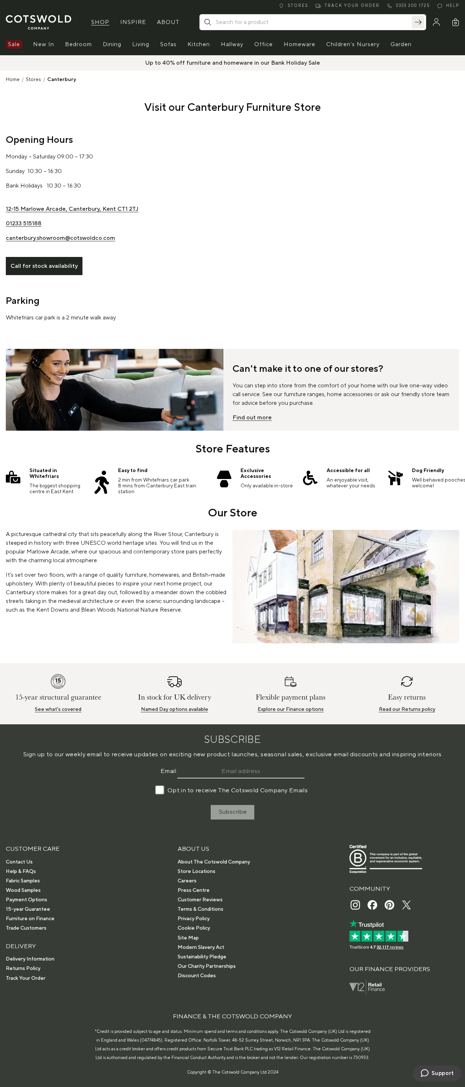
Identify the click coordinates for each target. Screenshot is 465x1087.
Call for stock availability (44, 266)
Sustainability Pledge (202, 957)
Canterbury (61, 79)
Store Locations (196, 871)
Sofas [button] (168, 44)
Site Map (188, 938)
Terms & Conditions (200, 909)
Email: (169, 771)
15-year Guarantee (28, 909)
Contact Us (19, 862)
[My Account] (436, 22)
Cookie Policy (194, 928)
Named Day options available (174, 709)
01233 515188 (23, 223)
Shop (100, 22)
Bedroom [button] (78, 44)
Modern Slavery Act (201, 947)
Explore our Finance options (291, 709)
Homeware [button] (299, 44)
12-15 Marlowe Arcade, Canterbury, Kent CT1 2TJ (72, 209)
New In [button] (43, 44)
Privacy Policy (194, 919)
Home (13, 79)
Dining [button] (112, 44)
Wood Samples (23, 890)
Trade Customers (26, 928)
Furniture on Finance (30, 919)
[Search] (418, 22)
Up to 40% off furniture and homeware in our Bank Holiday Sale (232, 63)
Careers (187, 881)
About (168, 22)
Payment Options (26, 900)
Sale (14, 44)
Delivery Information (30, 959)
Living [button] (140, 44)
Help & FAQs (21, 871)
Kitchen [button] (198, 44)
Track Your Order (25, 978)
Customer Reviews (200, 900)
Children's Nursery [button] (353, 44)
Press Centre (194, 890)
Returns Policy (23, 968)
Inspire (133, 22)
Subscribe (233, 812)
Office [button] (263, 44)
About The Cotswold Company (214, 862)
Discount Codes (197, 976)
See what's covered (58, 709)
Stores (33, 79)
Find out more (252, 417)
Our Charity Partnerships (207, 966)
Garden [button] (401, 44)
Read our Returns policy (407, 709)
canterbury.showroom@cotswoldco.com (60, 238)
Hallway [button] (232, 44)
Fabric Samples (23, 881)
